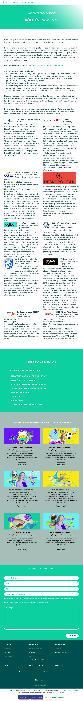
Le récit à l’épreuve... (22, 532)
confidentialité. (58, 693)
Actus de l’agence (37, 665)
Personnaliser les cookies (54, 698)
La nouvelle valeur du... (61, 532)
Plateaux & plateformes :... (22, 447)
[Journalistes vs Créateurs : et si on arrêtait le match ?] (22, 479)
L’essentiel (8, 649)
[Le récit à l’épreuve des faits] (22, 521)
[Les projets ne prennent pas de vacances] (61, 436)
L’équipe (7, 652)
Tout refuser (24, 697)
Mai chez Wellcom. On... (61, 490)
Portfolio (57, 649)
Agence (8, 644)
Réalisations (59, 644)
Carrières (58, 665)
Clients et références (61, 652)
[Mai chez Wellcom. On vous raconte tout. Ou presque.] (61, 479)
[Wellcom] (41, 683)
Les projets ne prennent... (61, 447)
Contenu (32, 656)
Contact (21, 672)
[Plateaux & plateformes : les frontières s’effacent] (22, 436)
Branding (32, 652)
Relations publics (35, 649)
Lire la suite (22, 464)
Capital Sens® (9, 656)
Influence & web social (37, 659)
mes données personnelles (65, 598)
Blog (7, 665)
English (45, 672)
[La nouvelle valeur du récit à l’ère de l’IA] (61, 521)
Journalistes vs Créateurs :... (22, 490)
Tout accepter (36, 697)
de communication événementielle (48, 66)
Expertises (34, 644)
